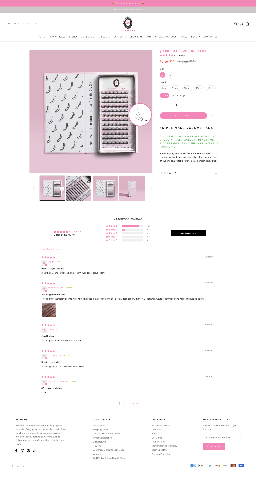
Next (150, 188)
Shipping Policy (100, 430)
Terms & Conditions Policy (164, 446)
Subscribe (214, 446)
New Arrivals (57, 37)
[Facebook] (16, 451)
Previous (33, 188)
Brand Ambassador (161, 425)
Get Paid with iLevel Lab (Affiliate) (109, 458)
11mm (175, 88)
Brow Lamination (140, 37)
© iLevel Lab (18, 466)
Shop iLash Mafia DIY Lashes (128, 10)
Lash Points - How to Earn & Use (108, 450)
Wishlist (97, 454)
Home (42, 37)
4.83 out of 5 (75, 232)
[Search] (235, 23)
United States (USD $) (20, 24)
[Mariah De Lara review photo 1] (48, 310)
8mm (164, 88)
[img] (48, 257)
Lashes (73, 37)
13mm (199, 88)
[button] (167, 55)
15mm (164, 95)
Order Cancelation (102, 438)
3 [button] (129, 404)
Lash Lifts (120, 37)
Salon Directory (159, 450)
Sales (183, 37)
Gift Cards (157, 438)
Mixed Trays (179, 95)
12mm (187, 88)
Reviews (97, 446)
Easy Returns (99, 442)
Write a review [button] (188, 233)
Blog (154, 434)
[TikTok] (34, 451)
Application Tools (166, 37)
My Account (99, 425)
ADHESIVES (87, 37)
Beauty (195, 37)
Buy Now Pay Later (161, 454)
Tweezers (104, 37)
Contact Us (210, 37)
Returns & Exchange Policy (106, 434)
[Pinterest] (28, 451)
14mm (211, 88)
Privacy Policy (158, 442)
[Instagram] (22, 451)
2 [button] (124, 404)
